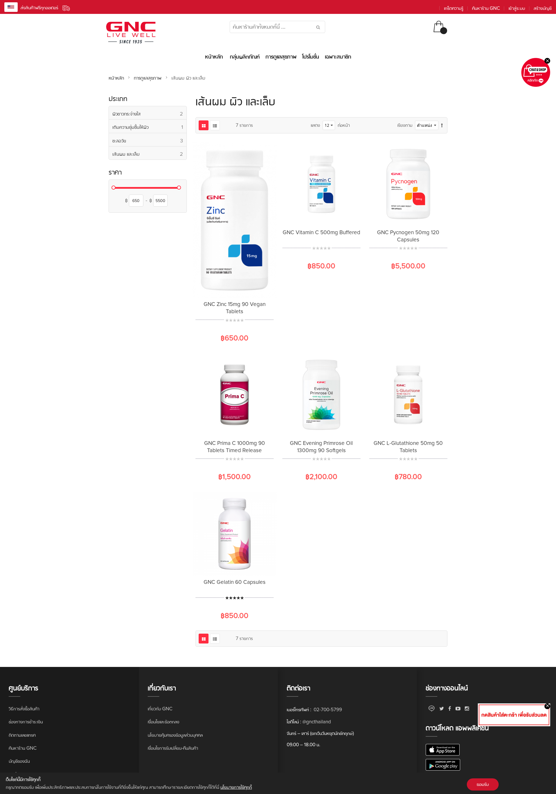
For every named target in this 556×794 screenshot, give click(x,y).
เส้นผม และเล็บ (149, 154)
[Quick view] (249, 288)
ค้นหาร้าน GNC (486, 8)
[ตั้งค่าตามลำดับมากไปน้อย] (442, 125)
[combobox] (277, 27)
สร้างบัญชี (543, 8)
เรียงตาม (404, 125)
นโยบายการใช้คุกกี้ (236, 787)
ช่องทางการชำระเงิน (26, 722)
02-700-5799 (327, 710)
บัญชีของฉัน (19, 761)
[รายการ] (215, 125)
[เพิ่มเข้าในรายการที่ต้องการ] (234, 288)
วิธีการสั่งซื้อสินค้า (24, 709)
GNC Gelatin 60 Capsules (235, 582)
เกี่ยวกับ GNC (160, 709)
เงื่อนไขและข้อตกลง (163, 722)
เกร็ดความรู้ (453, 8)
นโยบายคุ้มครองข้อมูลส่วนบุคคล (175, 735)
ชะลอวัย (149, 140)
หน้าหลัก (117, 78)
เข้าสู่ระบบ (517, 8)
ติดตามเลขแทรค (22, 735)
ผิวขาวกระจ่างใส (149, 113)
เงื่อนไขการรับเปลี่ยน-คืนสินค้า (173, 748)
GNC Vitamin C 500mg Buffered (321, 232)
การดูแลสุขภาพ (148, 78)
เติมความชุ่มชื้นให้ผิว (149, 127)
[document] (278, 783)
